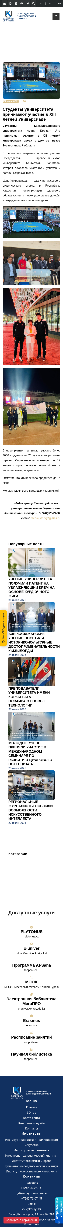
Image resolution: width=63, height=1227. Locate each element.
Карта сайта (31, 1118)
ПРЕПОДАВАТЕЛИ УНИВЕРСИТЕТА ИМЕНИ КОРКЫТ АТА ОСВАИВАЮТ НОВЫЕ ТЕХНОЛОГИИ (29, 696)
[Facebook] (16, 3)
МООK (31, 982)
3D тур (31, 1112)
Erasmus (31, 1020)
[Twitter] (27, 3)
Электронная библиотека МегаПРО (31, 1001)
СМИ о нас (19, 871)
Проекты (16, 876)
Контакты (31, 1128)
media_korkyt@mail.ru (45, 518)
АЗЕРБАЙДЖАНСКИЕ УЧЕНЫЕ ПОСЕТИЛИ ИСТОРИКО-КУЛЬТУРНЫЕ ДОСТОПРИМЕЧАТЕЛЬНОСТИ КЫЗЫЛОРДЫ (34, 642)
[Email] (4, 3)
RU (50, 3)
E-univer (31, 948)
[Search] (33, 3)
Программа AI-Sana (31, 965)
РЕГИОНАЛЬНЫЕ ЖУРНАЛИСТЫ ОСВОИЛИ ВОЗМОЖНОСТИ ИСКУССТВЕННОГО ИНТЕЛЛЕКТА (30, 810)
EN (59, 3)
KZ (41, 3)
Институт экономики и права (31, 1161)
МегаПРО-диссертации (3, 626)
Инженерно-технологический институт (31, 1155)
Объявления (20, 865)
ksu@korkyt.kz (31, 1209)
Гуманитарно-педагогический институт (31, 1166)
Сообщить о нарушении (21, 1220)
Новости (18, 860)
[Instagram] (10, 3)
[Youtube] (22, 3)
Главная (31, 1107)
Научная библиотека (31, 1054)
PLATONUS (32, 931)
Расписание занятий (31, 1037)
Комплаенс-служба (31, 1123)
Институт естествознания (31, 1150)
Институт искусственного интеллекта (31, 1171)
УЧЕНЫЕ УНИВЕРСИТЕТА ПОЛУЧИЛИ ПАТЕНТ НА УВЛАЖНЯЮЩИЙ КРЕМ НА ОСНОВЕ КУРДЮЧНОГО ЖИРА (31, 587)
